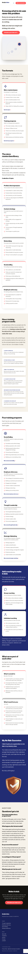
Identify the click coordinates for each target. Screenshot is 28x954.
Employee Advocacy (6, 924)
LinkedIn (4, 940)
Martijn (5, 2)
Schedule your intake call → (11, 32)
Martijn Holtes (5, 914)
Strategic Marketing (6, 928)
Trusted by (4, 935)
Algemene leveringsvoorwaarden (14, 948)
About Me (4, 934)
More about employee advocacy (11, 494)
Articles (3, 937)
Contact (3, 939)
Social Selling (5, 926)
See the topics (7, 109)
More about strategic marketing (11, 558)
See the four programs (9, 140)
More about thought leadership (10, 524)
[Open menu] (13, 3)
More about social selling (9, 460)
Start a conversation (21, 3)
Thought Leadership (6, 923)
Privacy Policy (4, 948)
